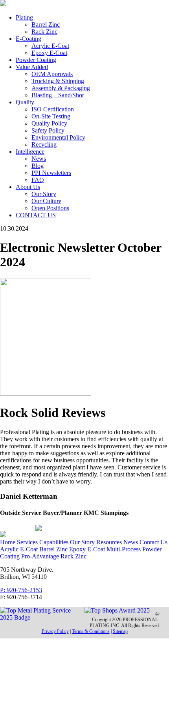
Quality (25, 102)
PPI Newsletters (51, 172)
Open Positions (50, 208)
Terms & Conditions (91, 631)
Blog (37, 165)
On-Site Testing (50, 116)
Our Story (43, 194)
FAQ (37, 179)
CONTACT (36, 215)
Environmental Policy (58, 137)
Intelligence (30, 151)
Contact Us (153, 542)
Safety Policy (47, 130)
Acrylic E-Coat (50, 45)
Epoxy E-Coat (49, 52)
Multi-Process (124, 549)
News (38, 158)
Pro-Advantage (40, 556)
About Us (28, 187)
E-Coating (28, 38)
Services (27, 542)
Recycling (44, 144)
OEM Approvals (52, 74)
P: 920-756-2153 (21, 590)
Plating (24, 17)
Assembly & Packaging (60, 88)
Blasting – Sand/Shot (57, 95)
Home (7, 542)
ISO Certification (52, 109)
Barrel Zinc (45, 24)
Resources (109, 542)
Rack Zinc (44, 31)
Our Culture (46, 201)
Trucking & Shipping (57, 81)
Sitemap (120, 631)
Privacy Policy (55, 631)
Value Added (32, 67)
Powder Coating (36, 59)
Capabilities (53, 542)
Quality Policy (49, 123)
